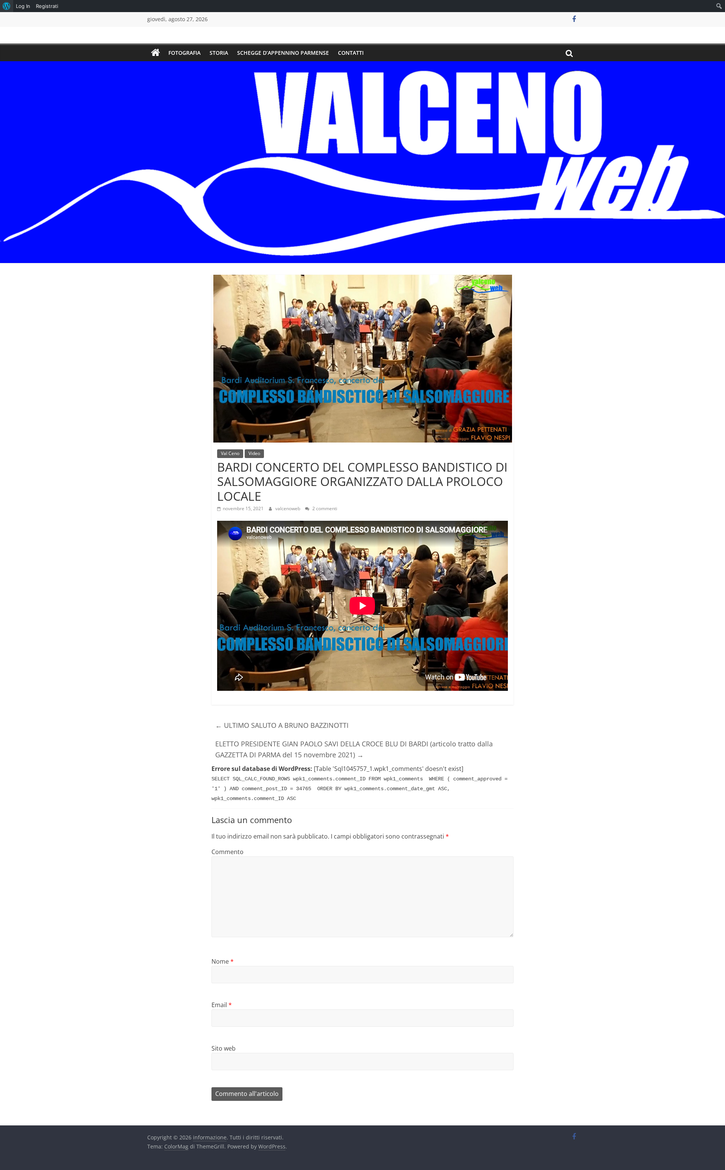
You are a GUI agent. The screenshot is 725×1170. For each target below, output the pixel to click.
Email (221, 1005)
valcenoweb (288, 508)
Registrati (47, 6)
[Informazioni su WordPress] (6, 6)
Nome (222, 961)
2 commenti (324, 508)
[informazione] (155, 53)
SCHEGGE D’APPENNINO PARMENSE (283, 52)
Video (254, 453)
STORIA (219, 52)
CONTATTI (351, 52)
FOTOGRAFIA (184, 52)
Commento (227, 852)
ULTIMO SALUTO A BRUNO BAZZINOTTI (282, 725)
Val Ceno (230, 453)
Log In (23, 6)
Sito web (223, 1048)
